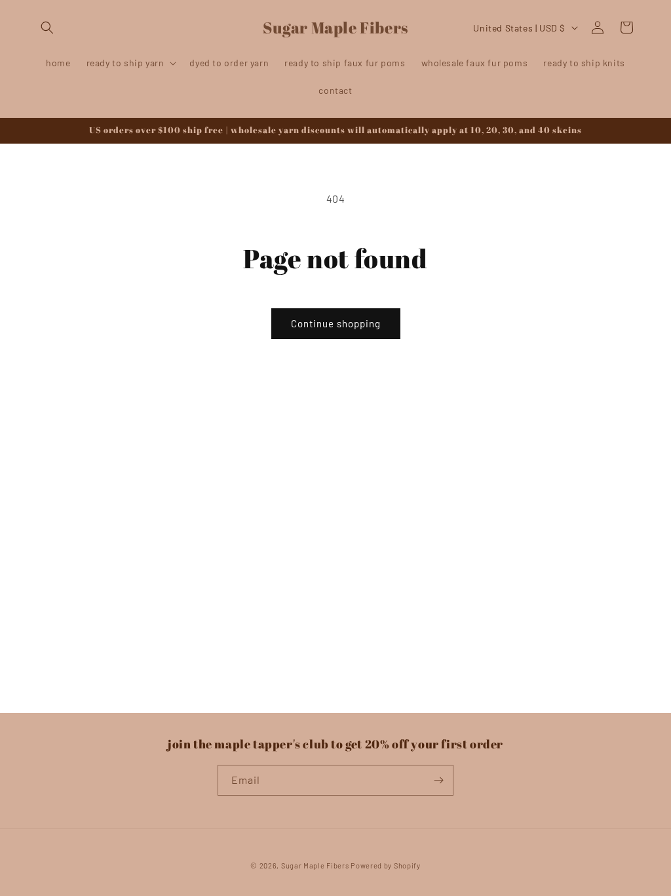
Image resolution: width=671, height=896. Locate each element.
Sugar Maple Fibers (315, 865)
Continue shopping (336, 323)
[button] (47, 27)
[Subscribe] (438, 780)
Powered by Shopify (386, 865)
